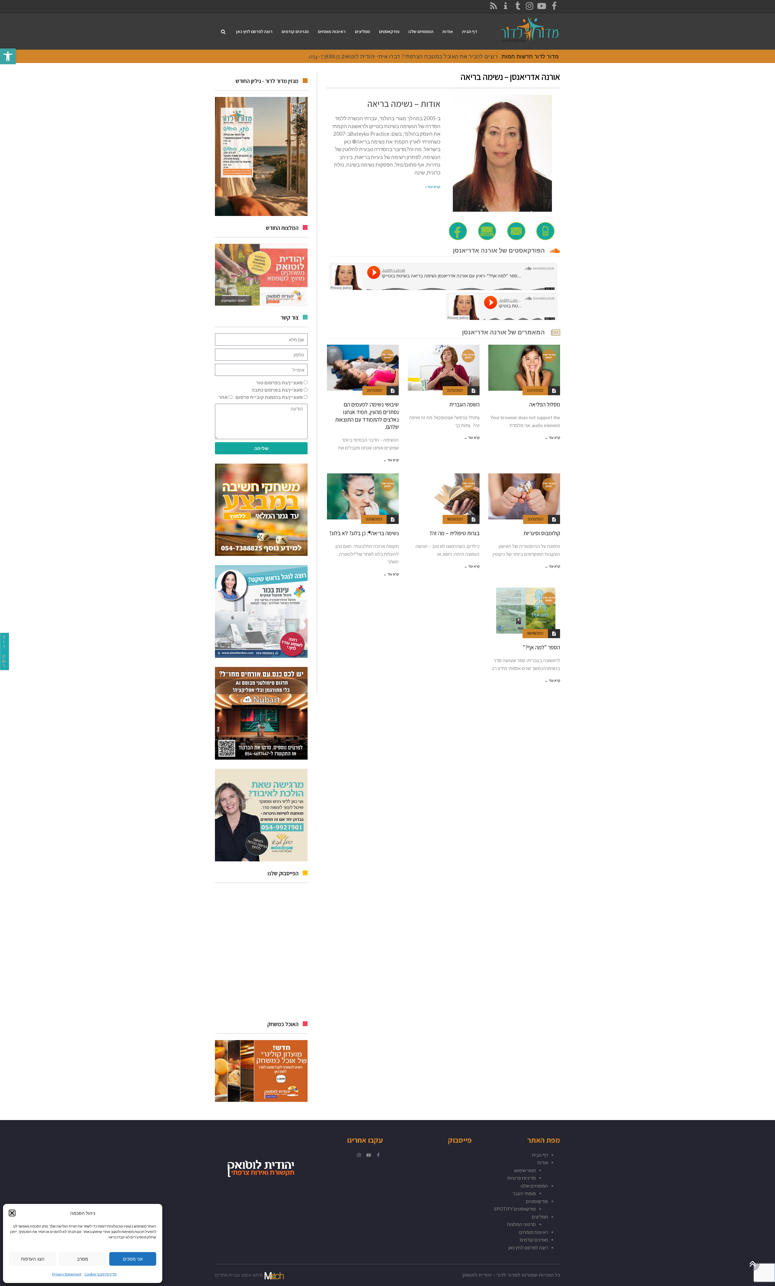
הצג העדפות (33, 1259)
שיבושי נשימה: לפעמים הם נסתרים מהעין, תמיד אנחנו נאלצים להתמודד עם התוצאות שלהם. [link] (367, 415)
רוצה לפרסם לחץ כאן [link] (528, 1247)
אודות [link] (542, 1162)
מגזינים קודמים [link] (534, 1239)
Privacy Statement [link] (66, 1274)
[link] (8, 56)
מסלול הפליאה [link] (544, 404)
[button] (12, 1213)
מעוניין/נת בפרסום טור (279, 382)
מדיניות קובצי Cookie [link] (100, 1274)
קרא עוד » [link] (432, 186)
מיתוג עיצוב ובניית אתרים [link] (239, 1275)
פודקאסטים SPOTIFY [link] (515, 1208)
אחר (223, 397)
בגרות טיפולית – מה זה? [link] (454, 533)
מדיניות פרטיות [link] (521, 1178)
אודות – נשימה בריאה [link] (403, 104)
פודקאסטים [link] (537, 1201)
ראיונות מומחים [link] (533, 1232)
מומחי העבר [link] (524, 1193)
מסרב (82, 1259)
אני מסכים (133, 1259)
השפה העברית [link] (464, 404)
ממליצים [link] (540, 1216)
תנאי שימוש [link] (525, 1170)
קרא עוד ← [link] (552, 438)
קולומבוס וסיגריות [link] (541, 533)
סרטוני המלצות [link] (521, 1224)
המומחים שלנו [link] (534, 1185)
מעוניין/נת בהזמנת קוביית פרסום (269, 397)
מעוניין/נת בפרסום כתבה (277, 390)
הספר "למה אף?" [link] (541, 647)
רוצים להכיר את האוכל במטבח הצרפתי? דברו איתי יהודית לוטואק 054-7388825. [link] (403, 56)
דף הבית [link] (540, 1155)
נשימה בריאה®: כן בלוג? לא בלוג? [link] (364, 533)
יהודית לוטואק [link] (477, 1275)
